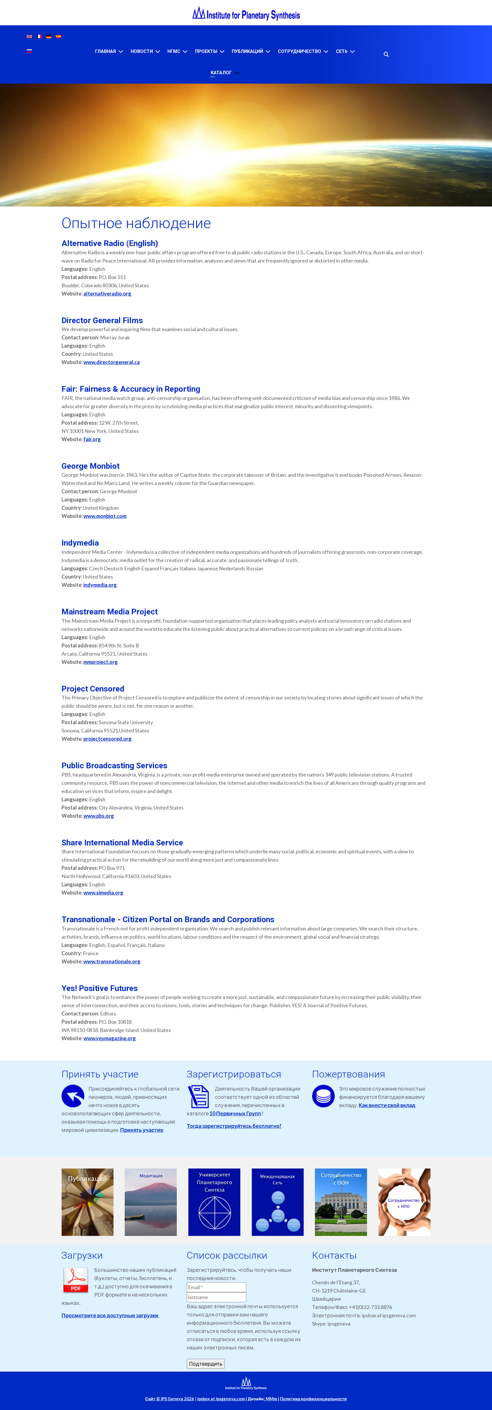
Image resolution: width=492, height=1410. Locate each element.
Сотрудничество (299, 51)
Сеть (342, 51)
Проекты (206, 51)
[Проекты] (222, 51)
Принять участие (141, 1130)
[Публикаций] (268, 51)
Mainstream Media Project (110, 611)
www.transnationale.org (111, 961)
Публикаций (247, 51)
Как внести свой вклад (387, 1105)
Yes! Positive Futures (100, 988)
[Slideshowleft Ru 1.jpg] (88, 1202)
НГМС (173, 51)
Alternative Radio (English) (110, 243)
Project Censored (93, 688)
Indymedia (80, 543)
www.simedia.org (103, 892)
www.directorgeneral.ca (111, 362)
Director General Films (102, 320)
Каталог (221, 72)
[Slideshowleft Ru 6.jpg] (404, 1202)
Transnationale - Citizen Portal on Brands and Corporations (168, 919)
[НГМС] (185, 51)
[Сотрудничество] (326, 51)
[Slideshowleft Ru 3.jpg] (214, 1202)
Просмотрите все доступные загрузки (110, 1315)
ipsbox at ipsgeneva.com (221, 1398)
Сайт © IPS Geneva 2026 (169, 1398)
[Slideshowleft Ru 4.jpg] (278, 1202)
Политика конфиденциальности (313, 1398)
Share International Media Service (122, 842)
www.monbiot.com (104, 516)
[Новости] (158, 51)
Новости (142, 51)
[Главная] (121, 51)
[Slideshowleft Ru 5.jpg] (341, 1202)
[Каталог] (236, 73)
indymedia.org (100, 585)
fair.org (92, 439)
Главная (105, 51)
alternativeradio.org (107, 293)
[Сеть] (352, 51)
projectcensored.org (107, 739)
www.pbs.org (98, 816)
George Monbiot (91, 466)
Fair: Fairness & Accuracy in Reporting (131, 389)
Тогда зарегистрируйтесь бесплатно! (234, 1126)
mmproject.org (100, 662)
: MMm (270, 1398)
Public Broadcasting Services (114, 765)
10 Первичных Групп (235, 1113)
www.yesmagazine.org (109, 1038)
